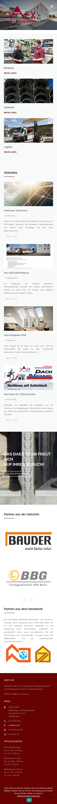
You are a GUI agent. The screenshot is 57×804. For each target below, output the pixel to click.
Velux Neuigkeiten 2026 (15, 335)
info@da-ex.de (14, 725)
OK (29, 800)
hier (15, 694)
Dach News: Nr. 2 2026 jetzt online (20, 394)
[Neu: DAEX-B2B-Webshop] (28, 256)
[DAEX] (20, 14)
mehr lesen (10, 73)
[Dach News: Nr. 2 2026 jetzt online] (28, 377)
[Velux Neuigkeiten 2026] (28, 318)
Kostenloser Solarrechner (15, 210)
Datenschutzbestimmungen (28, 796)
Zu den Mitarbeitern (18, 474)
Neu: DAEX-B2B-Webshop (16, 273)
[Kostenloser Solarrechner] (28, 194)
